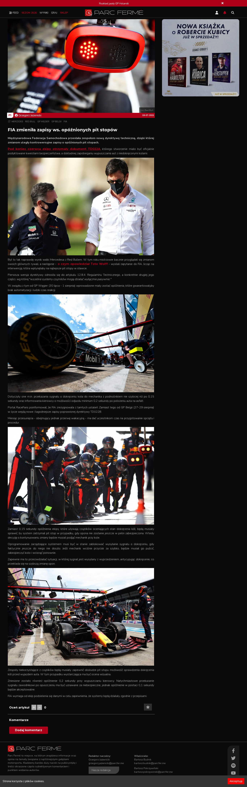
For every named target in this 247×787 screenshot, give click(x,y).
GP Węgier (43, 121)
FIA (65, 121)
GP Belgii (56, 121)
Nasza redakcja (100, 770)
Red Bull (30, 121)
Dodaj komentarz (28, 730)
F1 (9, 115)
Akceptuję (235, 781)
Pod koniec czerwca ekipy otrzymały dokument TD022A (54, 149)
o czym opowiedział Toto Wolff (82, 264)
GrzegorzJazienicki (29, 115)
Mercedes (17, 121)
